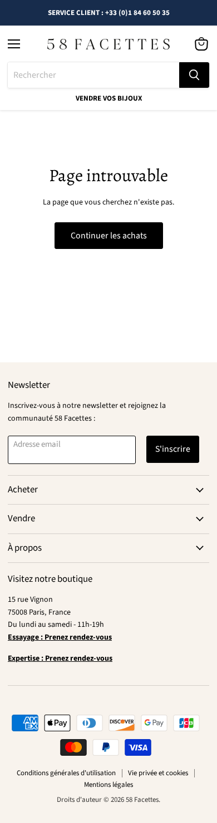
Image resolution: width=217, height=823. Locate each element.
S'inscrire (172, 449)
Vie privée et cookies (158, 773)
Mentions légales (108, 785)
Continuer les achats (109, 236)
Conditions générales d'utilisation (66, 773)
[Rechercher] (194, 75)
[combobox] (93, 75)
